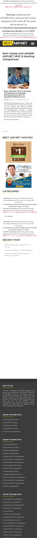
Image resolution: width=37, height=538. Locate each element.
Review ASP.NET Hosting (10, 447)
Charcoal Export (8, 511)
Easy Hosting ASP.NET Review (12, 465)
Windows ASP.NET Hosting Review (13, 456)
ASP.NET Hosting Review (10, 486)
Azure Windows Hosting (10, 419)
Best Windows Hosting (10, 425)
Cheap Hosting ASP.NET (10, 444)
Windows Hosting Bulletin (11, 450)
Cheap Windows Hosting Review (13, 459)
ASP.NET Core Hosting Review (12, 468)
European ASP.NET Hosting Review (13, 483)
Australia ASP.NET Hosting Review (13, 517)
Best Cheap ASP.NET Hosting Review (14, 523)
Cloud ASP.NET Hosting (10, 428)
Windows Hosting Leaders (11, 453)
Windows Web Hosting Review (12, 532)
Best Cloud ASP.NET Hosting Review (14, 477)
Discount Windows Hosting (11, 520)
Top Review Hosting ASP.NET (12, 502)
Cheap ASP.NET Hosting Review (13, 529)
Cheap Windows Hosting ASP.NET (13, 505)
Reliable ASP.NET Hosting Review (13, 462)
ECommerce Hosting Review (11, 431)
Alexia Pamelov (25, 99)
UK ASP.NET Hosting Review (12, 514)
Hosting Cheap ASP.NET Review (13, 474)
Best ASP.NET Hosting (10, 422)
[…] (30, 117)
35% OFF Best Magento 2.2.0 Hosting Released (18, 250)
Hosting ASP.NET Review (10, 471)
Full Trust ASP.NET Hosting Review (13, 480)
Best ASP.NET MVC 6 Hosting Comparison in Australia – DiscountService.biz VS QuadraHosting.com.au (17, 94)
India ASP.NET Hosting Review (12, 508)
